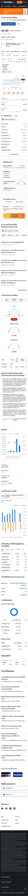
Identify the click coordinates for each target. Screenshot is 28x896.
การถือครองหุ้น (6, 600)
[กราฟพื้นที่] (5, 59)
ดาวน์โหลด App (4, 820)
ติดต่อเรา (17, 823)
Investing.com (4, 264)
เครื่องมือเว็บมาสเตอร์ (6, 826)
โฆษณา (17, 820)
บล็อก (2, 816)
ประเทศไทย (8, 6)
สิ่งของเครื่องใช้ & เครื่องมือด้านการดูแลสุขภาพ (18, 584)
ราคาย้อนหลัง (23, 55)
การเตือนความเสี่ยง (5, 887)
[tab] (7, 300)
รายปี (2, 500)
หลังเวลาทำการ (6, 39)
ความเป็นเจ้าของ (16, 55)
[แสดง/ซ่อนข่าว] (10, 59)
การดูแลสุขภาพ (23, 588)
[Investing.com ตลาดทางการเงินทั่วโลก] (9, 2)
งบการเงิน (24, 51)
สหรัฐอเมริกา (23, 594)
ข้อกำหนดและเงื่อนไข (5, 877)
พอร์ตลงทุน (3, 823)
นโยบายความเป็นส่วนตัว (6, 882)
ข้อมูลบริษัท (8, 55)
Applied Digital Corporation (9, 646)
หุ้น (2, 6)
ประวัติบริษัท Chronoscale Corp (12, 577)
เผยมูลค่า (23, 99)
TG (16, 660)
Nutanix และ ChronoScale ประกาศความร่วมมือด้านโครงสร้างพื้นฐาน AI (13, 271)
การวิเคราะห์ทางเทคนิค (9, 295)
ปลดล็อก (17, 570)
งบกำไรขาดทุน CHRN (8, 491)
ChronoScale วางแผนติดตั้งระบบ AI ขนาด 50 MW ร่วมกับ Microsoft (14, 261)
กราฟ (7, 51)
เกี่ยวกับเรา (17, 816)
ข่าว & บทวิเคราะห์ (15, 51)
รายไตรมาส (8, 500)
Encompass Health (7, 660)
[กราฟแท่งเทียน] (3, 59)
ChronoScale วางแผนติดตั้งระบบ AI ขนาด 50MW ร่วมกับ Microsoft (13, 251)
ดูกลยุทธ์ (7, 46)
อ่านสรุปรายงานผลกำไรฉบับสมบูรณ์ (19, 419)
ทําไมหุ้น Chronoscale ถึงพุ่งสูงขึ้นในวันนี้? (12, 242)
